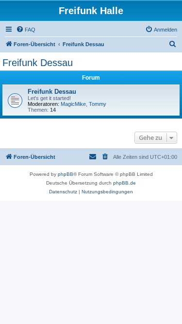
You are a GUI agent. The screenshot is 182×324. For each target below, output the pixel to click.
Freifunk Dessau (37, 62)
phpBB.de (124, 183)
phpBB (65, 174)
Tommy (97, 104)
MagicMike (73, 104)
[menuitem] (25, 29)
